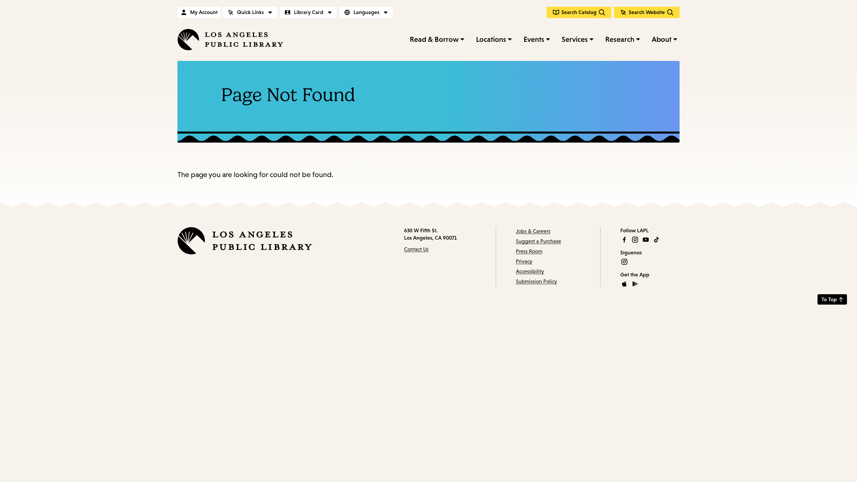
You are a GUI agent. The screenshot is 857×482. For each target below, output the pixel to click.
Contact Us (416, 249)
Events (534, 39)
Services (575, 39)
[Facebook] (624, 240)
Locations (491, 39)
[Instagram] (635, 240)
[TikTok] (656, 240)
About (662, 39)
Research (619, 39)
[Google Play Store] (635, 284)
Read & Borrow (434, 39)
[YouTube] (646, 240)
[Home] (230, 39)
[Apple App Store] (624, 284)
